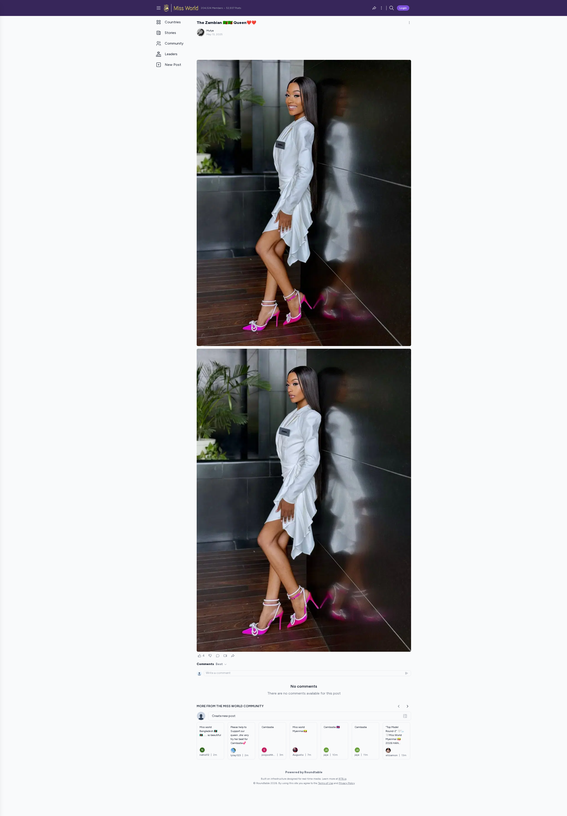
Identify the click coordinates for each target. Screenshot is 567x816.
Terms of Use (325, 783)
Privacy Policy (347, 783)
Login (403, 8)
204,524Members (212, 8)
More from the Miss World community (230, 706)
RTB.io (342, 778)
